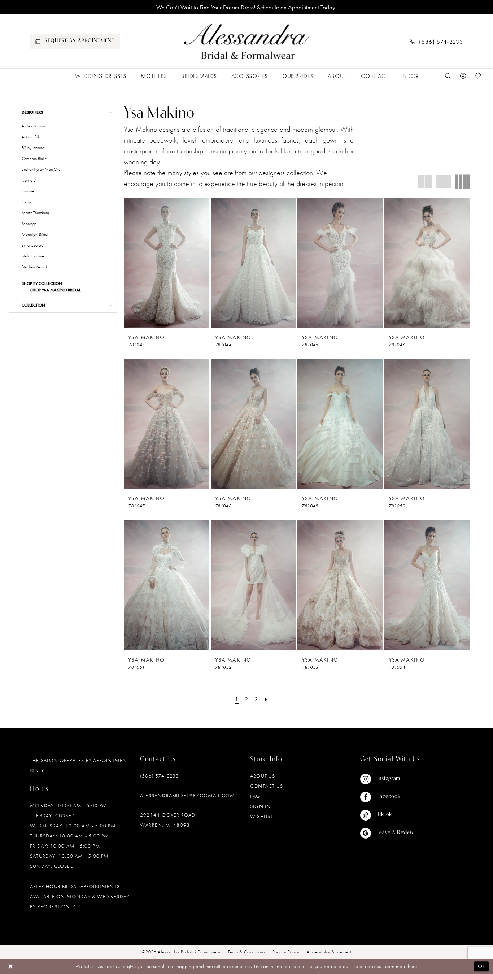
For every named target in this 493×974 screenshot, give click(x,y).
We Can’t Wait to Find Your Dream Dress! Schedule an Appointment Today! (246, 7)
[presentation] (166, 263)
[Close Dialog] (10, 966)
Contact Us (266, 786)
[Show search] (447, 76)
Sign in (260, 806)
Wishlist (261, 816)
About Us (262, 775)
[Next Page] (266, 699)
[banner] (246, 41)
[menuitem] (75, 41)
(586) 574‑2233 (159, 775)
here (412, 966)
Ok (481, 966)
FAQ (255, 796)
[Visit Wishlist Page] (478, 76)
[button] (463, 76)
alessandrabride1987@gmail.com (187, 795)
